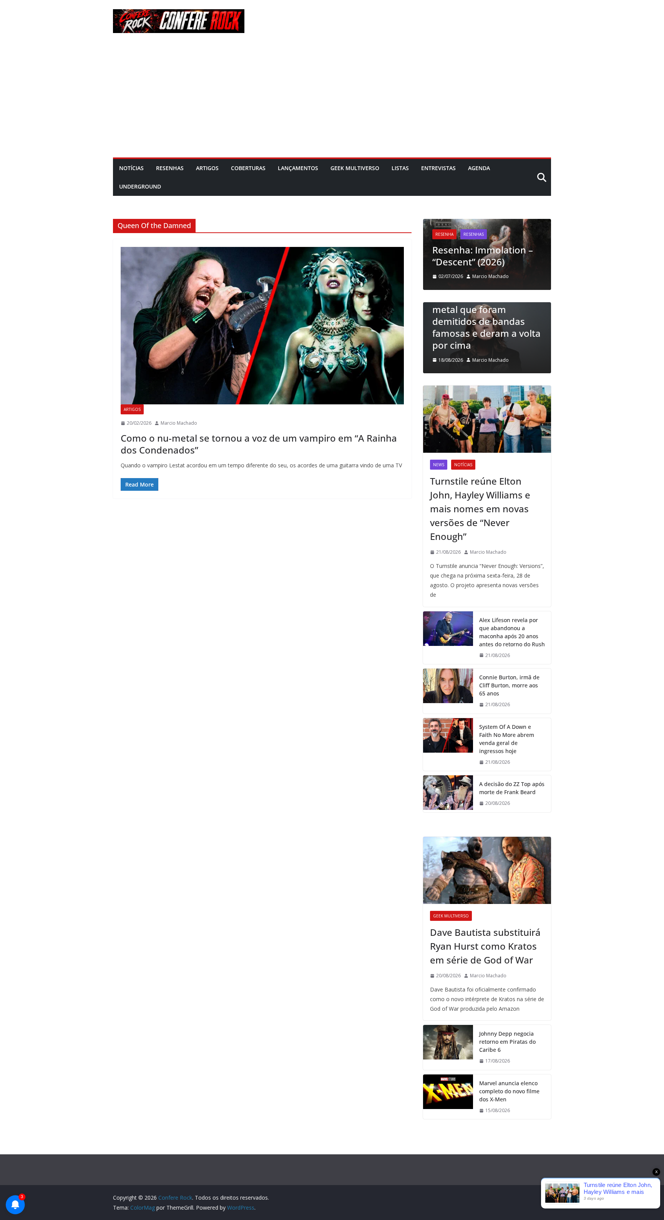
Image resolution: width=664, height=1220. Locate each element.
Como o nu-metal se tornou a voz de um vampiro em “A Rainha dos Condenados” (259, 444)
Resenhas (170, 168)
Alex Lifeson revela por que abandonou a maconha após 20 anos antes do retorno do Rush (512, 632)
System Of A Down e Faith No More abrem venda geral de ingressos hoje (506, 739)
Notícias (131, 168)
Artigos (207, 168)
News (438, 464)
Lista (448, 305)
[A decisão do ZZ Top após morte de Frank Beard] (448, 793)
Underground (140, 186)
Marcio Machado (179, 423)
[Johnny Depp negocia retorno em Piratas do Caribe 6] (448, 1047)
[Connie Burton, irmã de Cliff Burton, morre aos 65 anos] (448, 691)
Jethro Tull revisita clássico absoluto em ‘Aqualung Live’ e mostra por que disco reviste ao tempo (493, 237)
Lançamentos (298, 168)
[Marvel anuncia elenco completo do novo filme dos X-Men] (448, 1096)
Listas (400, 168)
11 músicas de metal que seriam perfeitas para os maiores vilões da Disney (495, 333)
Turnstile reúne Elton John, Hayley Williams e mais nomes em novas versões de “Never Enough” (480, 509)
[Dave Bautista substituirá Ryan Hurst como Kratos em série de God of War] (487, 870)
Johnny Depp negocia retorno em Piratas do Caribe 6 (507, 1041)
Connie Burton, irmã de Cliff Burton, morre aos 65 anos (509, 685)
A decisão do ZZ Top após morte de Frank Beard (511, 788)
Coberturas (248, 168)
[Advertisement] (332, 100)
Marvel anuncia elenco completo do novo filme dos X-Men (509, 1091)
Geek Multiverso (354, 168)
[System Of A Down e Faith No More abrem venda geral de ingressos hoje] (448, 744)
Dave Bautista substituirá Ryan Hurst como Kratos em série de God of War (485, 946)
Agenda (479, 168)
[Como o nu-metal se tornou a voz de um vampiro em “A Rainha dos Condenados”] (262, 325)
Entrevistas (438, 168)
